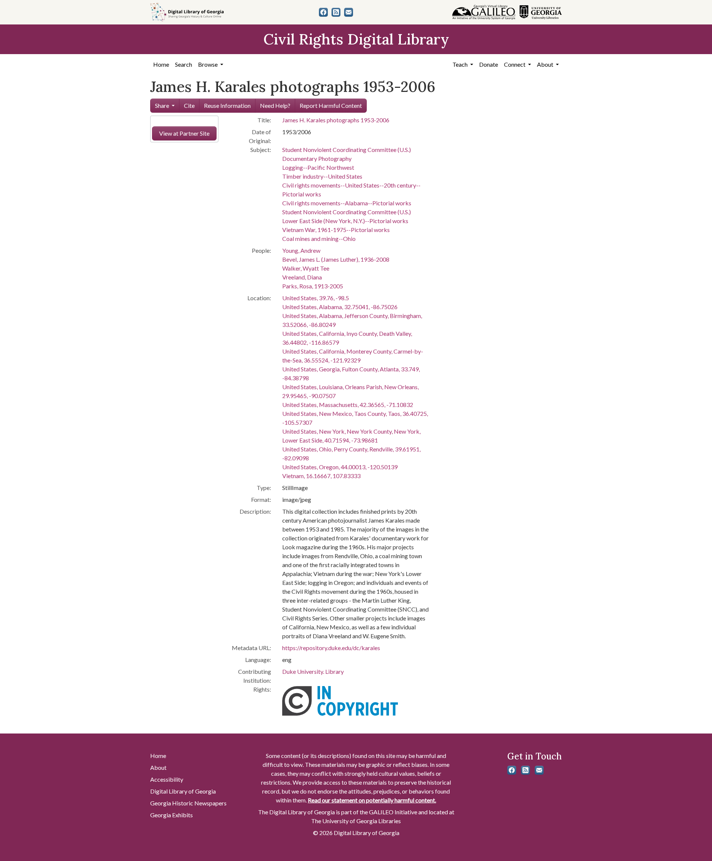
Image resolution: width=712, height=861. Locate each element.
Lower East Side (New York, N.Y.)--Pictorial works (345, 220)
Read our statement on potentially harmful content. (372, 800)
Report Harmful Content (331, 105)
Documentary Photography (317, 158)
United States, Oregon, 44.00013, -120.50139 (340, 466)
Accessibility (166, 779)
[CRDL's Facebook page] (323, 12)
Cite (189, 105)
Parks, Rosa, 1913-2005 (312, 285)
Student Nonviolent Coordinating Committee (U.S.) (346, 149)
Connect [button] (515, 64)
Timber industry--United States (322, 176)
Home (161, 64)
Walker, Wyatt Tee (305, 268)
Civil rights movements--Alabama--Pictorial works (346, 202)
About (158, 767)
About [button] (545, 64)
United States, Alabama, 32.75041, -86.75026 (340, 306)
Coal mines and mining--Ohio (319, 238)
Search (183, 64)
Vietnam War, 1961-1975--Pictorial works (336, 229)
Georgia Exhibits (171, 814)
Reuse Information (227, 105)
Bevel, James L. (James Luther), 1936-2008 (335, 259)
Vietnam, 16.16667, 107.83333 (321, 475)
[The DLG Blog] (336, 12)
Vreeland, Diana (302, 277)
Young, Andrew (301, 250)
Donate (488, 64)
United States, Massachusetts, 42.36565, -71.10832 (347, 404)
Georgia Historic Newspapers (188, 803)
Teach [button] (460, 64)
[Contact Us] (348, 12)
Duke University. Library (313, 671)
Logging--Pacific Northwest (318, 167)
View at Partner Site (184, 133)
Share (162, 105)
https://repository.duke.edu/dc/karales (331, 647)
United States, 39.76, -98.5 (315, 297)
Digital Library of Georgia (183, 791)
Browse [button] (208, 64)
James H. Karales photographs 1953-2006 (335, 119)
